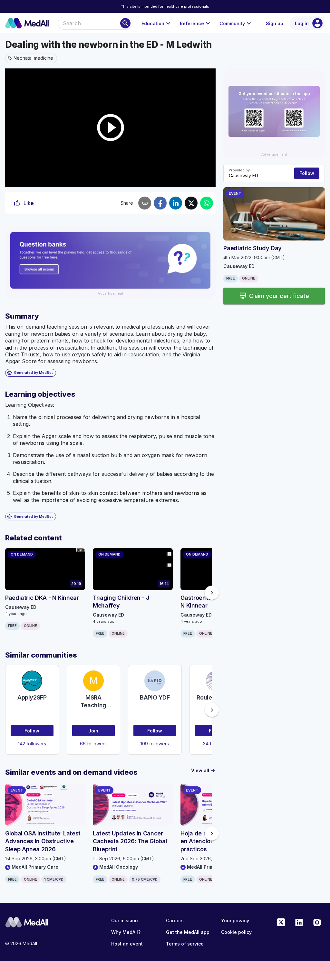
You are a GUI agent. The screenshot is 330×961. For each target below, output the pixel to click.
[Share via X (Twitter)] (191, 203)
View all (203, 770)
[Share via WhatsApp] (206, 203)
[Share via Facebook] (160, 203)
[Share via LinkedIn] (175, 203)
